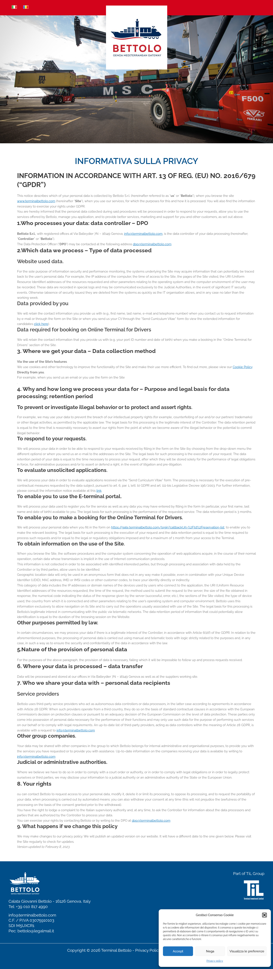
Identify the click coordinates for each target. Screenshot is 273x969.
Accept (178, 951)
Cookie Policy (242, 367)
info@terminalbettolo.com (32, 915)
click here (41, 324)
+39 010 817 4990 (32, 906)
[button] (264, 915)
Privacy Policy (147, 950)
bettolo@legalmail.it (35, 930)
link (99, 491)
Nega (210, 951)
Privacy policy (214, 960)
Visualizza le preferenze (246, 951)
